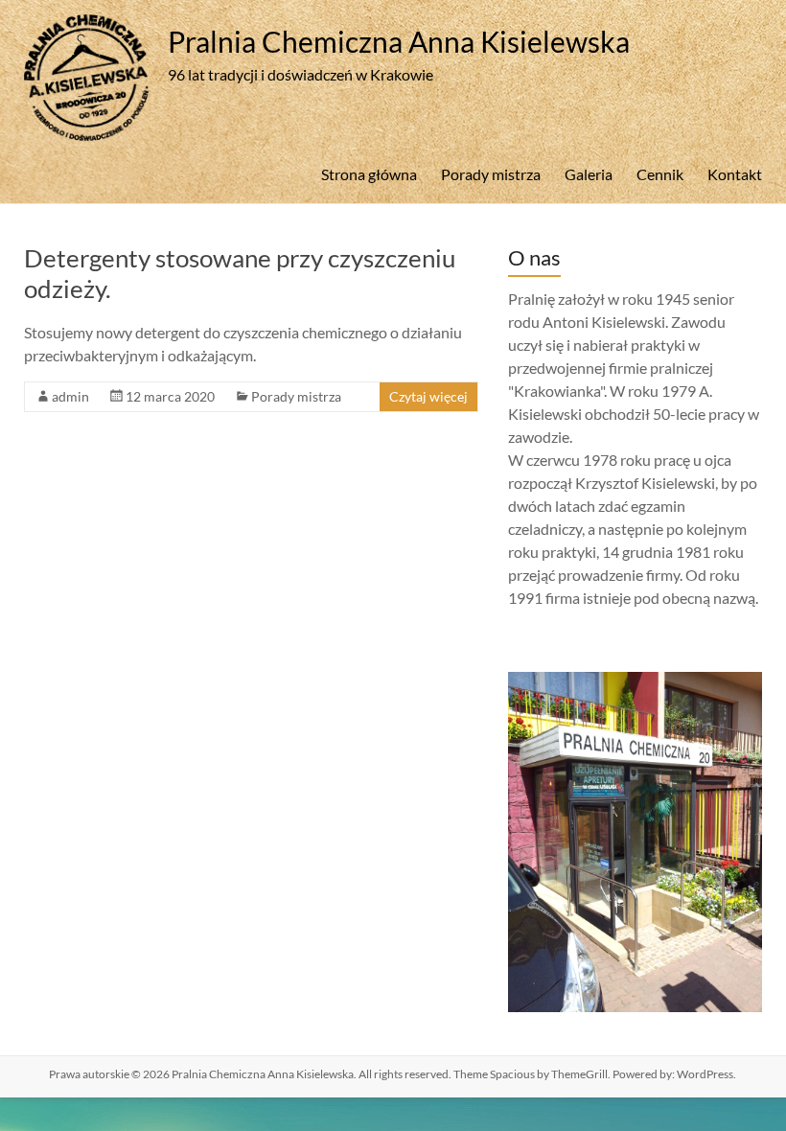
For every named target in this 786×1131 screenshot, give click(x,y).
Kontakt (734, 174)
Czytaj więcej (428, 396)
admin (70, 396)
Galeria (589, 174)
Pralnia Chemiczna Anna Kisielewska (399, 41)
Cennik (659, 174)
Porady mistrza (491, 174)
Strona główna (369, 174)
